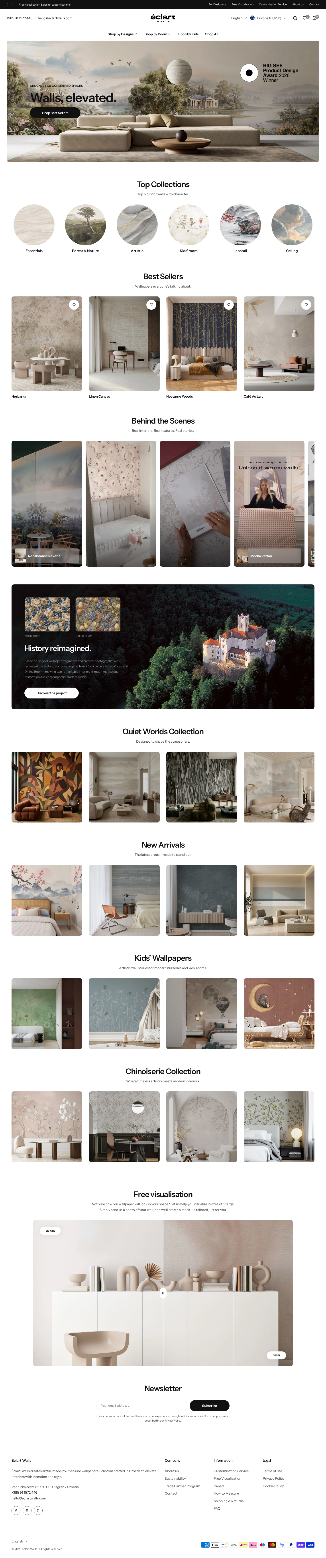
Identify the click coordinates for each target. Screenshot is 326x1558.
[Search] (295, 18)
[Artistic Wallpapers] (137, 224)
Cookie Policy (273, 1486)
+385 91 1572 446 (24, 1492)
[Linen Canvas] (124, 343)
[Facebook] (16, 1510)
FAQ (217, 1508)
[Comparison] (163, 1293)
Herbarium (20, 396)
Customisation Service (273, 4)
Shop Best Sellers (55, 113)
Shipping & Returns (229, 1501)
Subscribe (209, 1406)
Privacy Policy (274, 1478)
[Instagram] (27, 1510)
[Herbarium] (47, 343)
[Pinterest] (38, 1510)
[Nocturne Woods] (201, 343)
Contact (314, 4)
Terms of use (272, 1471)
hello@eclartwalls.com (29, 1498)
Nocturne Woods (179, 396)
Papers (219, 1486)
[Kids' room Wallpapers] (188, 224)
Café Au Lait (253, 396)
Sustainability (175, 1478)
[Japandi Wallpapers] (240, 224)
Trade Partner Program (182, 1486)
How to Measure (226, 1493)
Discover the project (52, 693)
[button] (7, 4)
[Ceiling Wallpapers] (291, 224)
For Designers (217, 4)
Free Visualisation (242, 4)
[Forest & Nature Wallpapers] (85, 224)
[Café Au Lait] (279, 343)
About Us (298, 4)
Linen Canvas (99, 396)
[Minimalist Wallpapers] (34, 224)
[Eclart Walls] (163, 18)
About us (172, 1471)
